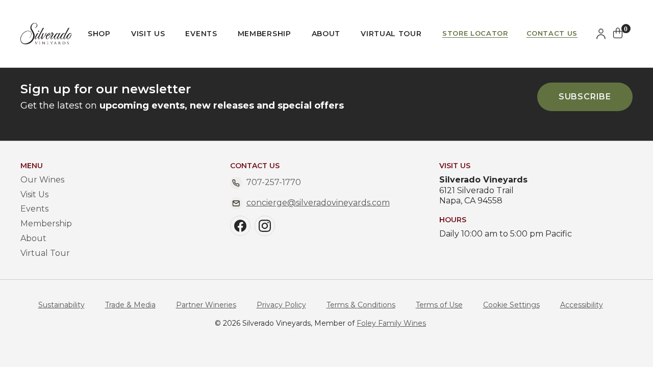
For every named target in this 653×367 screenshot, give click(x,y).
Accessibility (581, 304)
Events (201, 33)
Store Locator (475, 33)
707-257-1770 (273, 182)
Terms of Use (439, 304)
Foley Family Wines (391, 323)
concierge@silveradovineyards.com (318, 202)
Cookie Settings (511, 304)
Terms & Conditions (360, 304)
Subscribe (585, 96)
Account (603, 34)
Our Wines (42, 180)
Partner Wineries (206, 304)
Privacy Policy (281, 304)
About (326, 33)
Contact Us (552, 33)
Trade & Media (130, 304)
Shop (99, 33)
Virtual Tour (391, 33)
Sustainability (61, 304)
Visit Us (148, 33)
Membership (264, 33)
